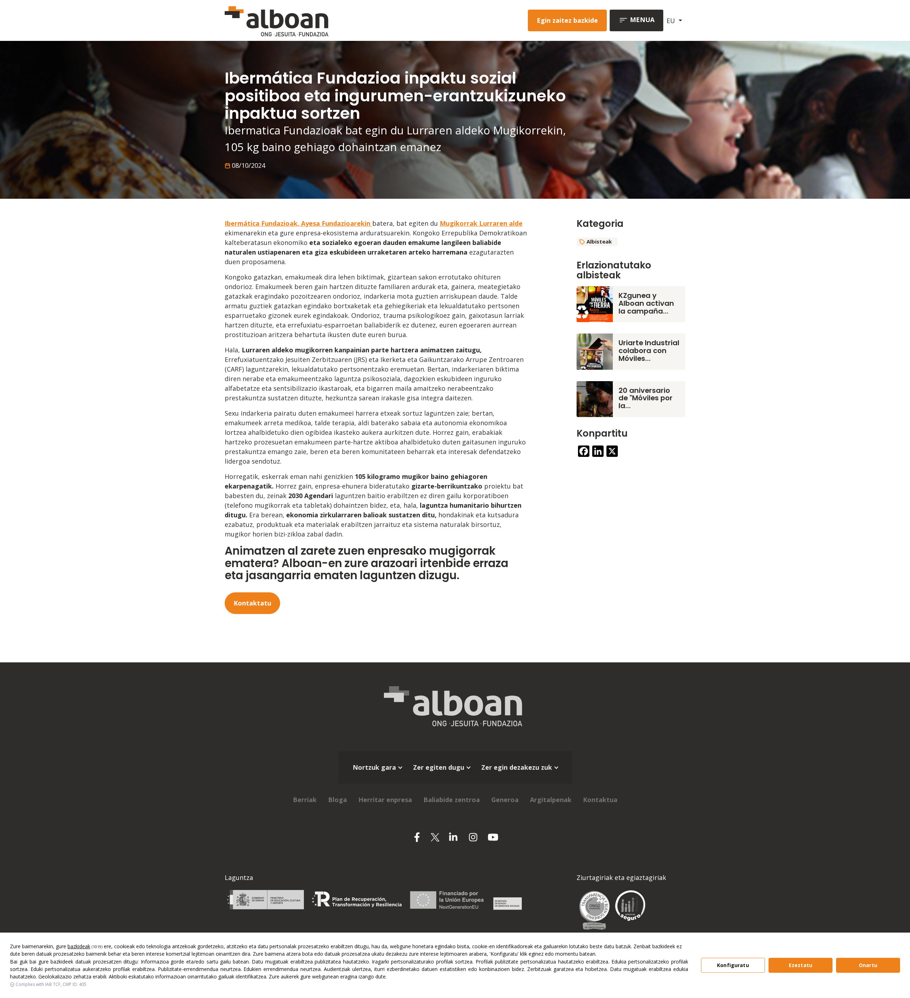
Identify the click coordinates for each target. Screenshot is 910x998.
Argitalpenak (551, 799)
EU (672, 20)
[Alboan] (314, 20)
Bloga (337, 799)
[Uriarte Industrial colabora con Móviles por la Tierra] (595, 351)
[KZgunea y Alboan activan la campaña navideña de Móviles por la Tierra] (595, 303)
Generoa (505, 799)
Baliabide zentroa (451, 799)
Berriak (305, 799)
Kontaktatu (252, 603)
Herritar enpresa (385, 799)
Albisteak (599, 241)
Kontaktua (600, 799)
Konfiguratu (733, 965)
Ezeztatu (800, 965)
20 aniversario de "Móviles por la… (646, 398)
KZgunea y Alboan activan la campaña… (646, 303)
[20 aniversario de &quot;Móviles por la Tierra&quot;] (595, 398)
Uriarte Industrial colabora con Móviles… (649, 350)
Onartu (868, 965)
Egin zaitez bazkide (567, 20)
